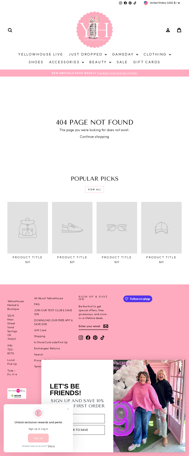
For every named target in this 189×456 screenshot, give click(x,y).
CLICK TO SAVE (77, 430)
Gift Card (40, 330)
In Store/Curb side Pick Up (51, 342)
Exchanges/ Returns (47, 348)
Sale (122, 62)
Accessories (65, 62)
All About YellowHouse (48, 298)
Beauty (98, 62)
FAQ (36, 304)
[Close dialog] (180, 364)
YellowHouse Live (40, 54)
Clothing (156, 54)
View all (94, 189)
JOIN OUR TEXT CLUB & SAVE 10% (53, 312)
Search (38, 354)
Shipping (39, 336)
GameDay (123, 54)
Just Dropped (86, 54)
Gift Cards (146, 62)
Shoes (36, 62)
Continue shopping (94, 136)
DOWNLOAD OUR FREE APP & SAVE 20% (53, 322)
